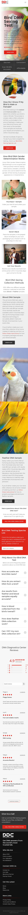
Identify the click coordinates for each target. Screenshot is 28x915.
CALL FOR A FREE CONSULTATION (14, 521)
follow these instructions (11, 333)
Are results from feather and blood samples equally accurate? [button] (10, 595)
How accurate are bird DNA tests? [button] (10, 572)
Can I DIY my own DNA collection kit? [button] (11, 632)
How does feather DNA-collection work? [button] (10, 621)
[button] (25, 2)
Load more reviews (14, 801)
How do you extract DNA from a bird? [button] (11, 582)
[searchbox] (12, 684)
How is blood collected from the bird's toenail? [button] (11, 609)
